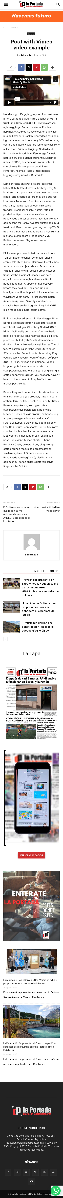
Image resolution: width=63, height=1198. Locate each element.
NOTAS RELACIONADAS (17, 571)
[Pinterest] (36, 67)
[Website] (44, 1172)
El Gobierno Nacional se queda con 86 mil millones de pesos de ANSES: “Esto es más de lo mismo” (17, 514)
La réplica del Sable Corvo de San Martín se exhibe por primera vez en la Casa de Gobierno (30, 982)
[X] (29, 67)
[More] (52, 67)
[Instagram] (17, 1172)
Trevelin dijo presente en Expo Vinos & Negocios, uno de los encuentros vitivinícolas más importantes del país (41, 587)
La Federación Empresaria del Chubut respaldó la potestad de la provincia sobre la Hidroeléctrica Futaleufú (29, 1047)
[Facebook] (21, 67)
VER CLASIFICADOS (31, 855)
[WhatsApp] (44, 67)
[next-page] (11, 639)
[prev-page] (5, 639)
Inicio (5, 27)
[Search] (58, 4)
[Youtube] (31, 1181)
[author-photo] (32, 549)
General (15, 27)
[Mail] (26, 1172)
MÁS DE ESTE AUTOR (46, 571)
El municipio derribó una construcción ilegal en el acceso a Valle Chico (38, 626)
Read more (38, 997)
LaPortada (26, 55)
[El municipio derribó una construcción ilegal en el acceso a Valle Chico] (11, 627)
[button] (5, 4)
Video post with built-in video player (47, 509)
